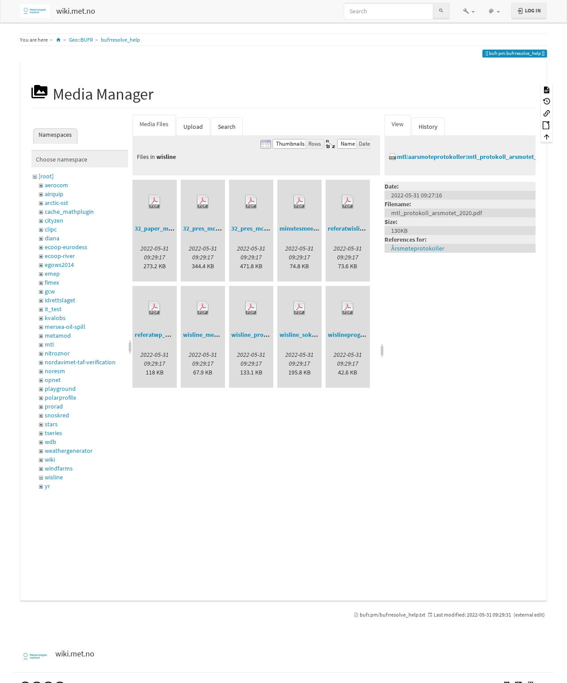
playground (60, 389)
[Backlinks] (546, 112)
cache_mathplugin (69, 212)
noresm (55, 371)
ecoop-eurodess (66, 247)
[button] (469, 11)
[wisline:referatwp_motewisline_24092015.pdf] (155, 308)
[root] (46, 176)
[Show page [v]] (546, 89)
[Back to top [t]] (546, 136)
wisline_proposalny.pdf (263, 335)
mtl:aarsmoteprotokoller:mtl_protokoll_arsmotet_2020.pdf (478, 157)
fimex (52, 282)
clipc (51, 229)
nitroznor (57, 353)
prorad (54, 406)
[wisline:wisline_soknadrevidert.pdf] (299, 308)
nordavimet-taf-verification (80, 362)
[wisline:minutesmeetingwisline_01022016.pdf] (299, 202)
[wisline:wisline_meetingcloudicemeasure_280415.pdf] (203, 308)
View (398, 124)
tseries (53, 433)
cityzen (54, 220)
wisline (54, 477)
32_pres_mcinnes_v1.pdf (217, 228)
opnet (53, 380)
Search (227, 127)
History (428, 127)
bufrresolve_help (120, 39)
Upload (193, 127)
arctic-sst (56, 203)
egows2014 (59, 265)
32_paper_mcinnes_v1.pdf (170, 228)
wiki (50, 459)
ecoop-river (60, 256)
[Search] (441, 11)
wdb (50, 442)
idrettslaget (60, 300)
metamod (58, 336)
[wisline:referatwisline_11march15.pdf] (348, 202)
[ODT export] (546, 124)
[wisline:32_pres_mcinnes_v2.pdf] (251, 202)
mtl (49, 344)
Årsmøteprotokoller (417, 248)
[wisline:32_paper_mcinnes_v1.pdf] (155, 202)
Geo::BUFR (81, 39)
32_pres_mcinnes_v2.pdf (265, 228)
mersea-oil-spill (65, 327)
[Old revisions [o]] (546, 101)
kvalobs (55, 318)
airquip (54, 194)
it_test (53, 309)
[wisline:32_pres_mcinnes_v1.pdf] (203, 202)
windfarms (59, 468)
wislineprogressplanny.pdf (364, 335)
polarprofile (60, 397)
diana (52, 238)
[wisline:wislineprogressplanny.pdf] (348, 308)
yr (47, 486)
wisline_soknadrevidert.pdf (317, 335)
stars (51, 424)
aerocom (56, 185)
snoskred (57, 415)
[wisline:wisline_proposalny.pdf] (251, 308)
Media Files (154, 124)
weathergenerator (69, 451)
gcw (50, 291)
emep (52, 274)
